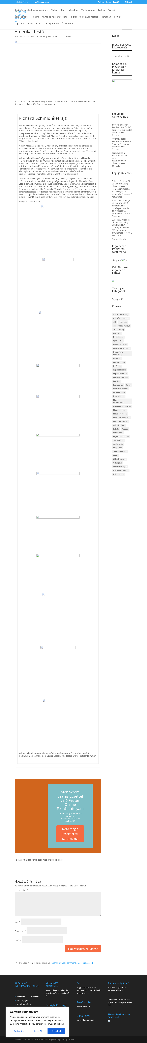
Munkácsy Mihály (120, 414)
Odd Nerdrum (119, 425)
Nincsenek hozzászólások (60, 36)
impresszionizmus (120, 377)
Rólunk (117, 17)
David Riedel (118, 337)
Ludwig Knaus (118, 396)
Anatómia (123, 322)
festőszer (117, 358)
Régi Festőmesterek (121, 436)
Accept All (56, 1031)
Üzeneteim (67, 24)
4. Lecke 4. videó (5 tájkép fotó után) (121, 201)
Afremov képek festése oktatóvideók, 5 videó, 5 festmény (122, 141)
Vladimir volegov (120, 466)
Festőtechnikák (119, 362)
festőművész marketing (118, 353)
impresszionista (119, 370)
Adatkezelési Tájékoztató (28, 996)
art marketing (118, 329)
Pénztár (116, 2)
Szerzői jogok (22, 1000)
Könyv (128, 385)
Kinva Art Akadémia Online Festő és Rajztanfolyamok (40, 1039)
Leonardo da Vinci (120, 388)
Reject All (37, 1031)
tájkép (115, 455)
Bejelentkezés (21, 17)
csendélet (117, 333)
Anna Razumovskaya (121, 326)
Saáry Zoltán (118, 440)
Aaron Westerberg (120, 314)
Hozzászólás (21, 890)
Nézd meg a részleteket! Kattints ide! (70, 834)
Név (17, 922)
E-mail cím (20, 931)
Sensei (70, 1039)
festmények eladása (121, 348)
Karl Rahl (116, 381)
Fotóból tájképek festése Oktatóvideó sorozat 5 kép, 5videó (122, 127)
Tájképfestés (118, 299)
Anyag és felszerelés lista (54, 17)
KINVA (122, 132)
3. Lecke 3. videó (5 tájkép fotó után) (121, 221)
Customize (19, 1031)
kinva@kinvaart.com (85, 1020)
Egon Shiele (117, 341)
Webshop (73, 10)
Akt (114, 322)
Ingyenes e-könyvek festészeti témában (91, 17)
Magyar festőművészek (119, 401)
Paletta (116, 429)
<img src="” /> (119, 260)
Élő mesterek (118, 474)
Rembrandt (117, 432)
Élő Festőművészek (36, 36)
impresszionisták (120, 373)
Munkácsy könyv (119, 410)
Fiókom (101, 2)
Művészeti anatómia (121, 417)
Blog (63, 10)
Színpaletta (117, 448)
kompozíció (118, 385)
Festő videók (34, 24)
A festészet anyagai (121, 318)
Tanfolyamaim (51, 24)
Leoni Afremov (119, 392)
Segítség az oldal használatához (31, 10)
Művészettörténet (120, 421)
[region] (37, 1022)
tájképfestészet (119, 459)
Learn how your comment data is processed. (72, 962)
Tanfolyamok (88, 10)
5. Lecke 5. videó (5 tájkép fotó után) (121, 182)
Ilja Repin (117, 366)
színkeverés (118, 444)
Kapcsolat (20, 24)
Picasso (125, 429)
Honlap (18, 940)
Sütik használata (24, 1004)
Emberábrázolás (120, 344)
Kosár (108, 2)
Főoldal (54, 10)
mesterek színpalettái (122, 406)
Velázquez (117, 463)
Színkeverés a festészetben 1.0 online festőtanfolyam (119, 157)
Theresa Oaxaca (119, 451)
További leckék (119, 239)
